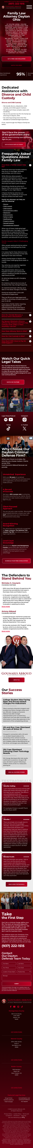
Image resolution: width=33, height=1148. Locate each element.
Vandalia (17, 1143)
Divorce (5, 204)
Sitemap (23, 1115)
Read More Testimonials (16, 884)
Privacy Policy (8, 1114)
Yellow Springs (18, 1144)
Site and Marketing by (14, 1117)
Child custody (7, 206)
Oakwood (20, 1141)
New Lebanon (12, 1141)
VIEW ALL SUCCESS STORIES (16, 772)
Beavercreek (6, 1139)
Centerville (14, 1139)
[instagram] (18, 1007)
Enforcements (8, 215)
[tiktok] (22, 1007)
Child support (7, 208)
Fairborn (4, 1140)
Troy (13, 1143)
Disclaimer (17, 1115)
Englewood (26, 1139)
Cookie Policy (17, 1114)
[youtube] (11, 420)
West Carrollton (25, 1143)
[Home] (11, 8)
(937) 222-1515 (16, 4)
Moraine (4, 1141)
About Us (16, 680)
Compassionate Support (11, 225)
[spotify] (5, 420)
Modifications (7, 219)
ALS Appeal (24, 1101)
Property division (8, 221)
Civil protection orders (10, 210)
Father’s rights (8, 217)
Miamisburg (27, 1140)
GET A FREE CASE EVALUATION (16, 58)
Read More (6, 606)
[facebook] (10, 1007)
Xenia (11, 1144)
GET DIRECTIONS (16, 1032)
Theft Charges (9, 1101)
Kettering (20, 1140)
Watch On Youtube (13, 382)
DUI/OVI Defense (9, 1100)
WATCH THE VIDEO (16, 65)
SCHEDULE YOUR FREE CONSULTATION (16, 560)
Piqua (25, 1141)
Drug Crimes (8, 1098)
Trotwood (8, 1143)
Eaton (20, 1139)
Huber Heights (12, 1140)
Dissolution (6, 212)
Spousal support (8, 223)
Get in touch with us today (14, 144)
